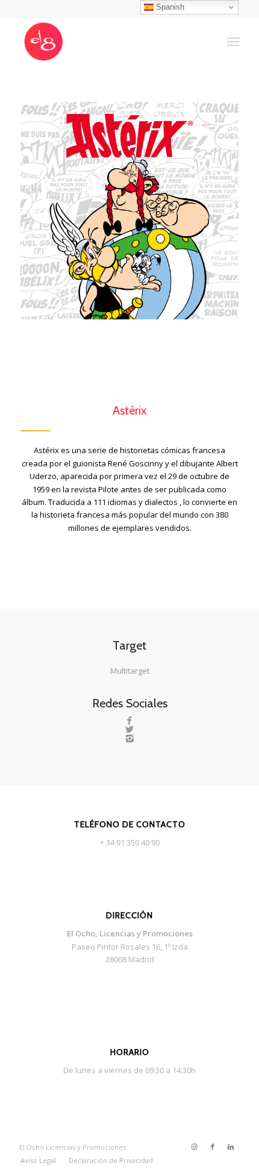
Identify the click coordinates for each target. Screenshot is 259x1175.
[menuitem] (38, 1161)
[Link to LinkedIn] (231, 1147)
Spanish (169, 6)
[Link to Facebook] (213, 1147)
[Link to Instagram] (195, 1147)
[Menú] (233, 41)
